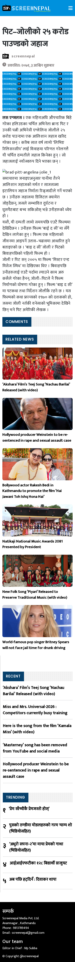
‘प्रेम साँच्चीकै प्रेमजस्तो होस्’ (29, 809)
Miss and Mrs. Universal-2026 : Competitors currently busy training (35, 710)
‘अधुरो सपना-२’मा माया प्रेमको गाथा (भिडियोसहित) (36, 847)
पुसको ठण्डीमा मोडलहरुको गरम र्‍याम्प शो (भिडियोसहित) (40, 828)
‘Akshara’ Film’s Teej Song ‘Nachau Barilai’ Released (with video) (33, 690)
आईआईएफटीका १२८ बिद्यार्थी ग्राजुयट (38, 863)
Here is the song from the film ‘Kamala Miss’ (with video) (37, 729)
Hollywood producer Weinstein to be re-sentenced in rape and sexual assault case (36, 770)
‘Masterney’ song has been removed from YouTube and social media (35, 748)
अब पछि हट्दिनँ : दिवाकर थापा (32, 879)
